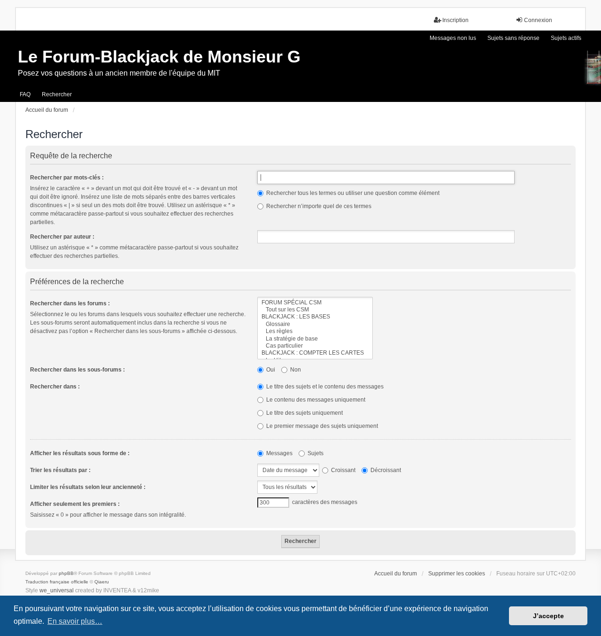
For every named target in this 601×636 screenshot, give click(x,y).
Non (295, 369)
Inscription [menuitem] (455, 20)
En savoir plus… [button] (74, 621)
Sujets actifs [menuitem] (566, 38)
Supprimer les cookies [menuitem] (456, 573)
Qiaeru (101, 581)
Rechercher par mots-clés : (67, 177)
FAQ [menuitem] (25, 94)
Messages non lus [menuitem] (453, 38)
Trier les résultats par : (60, 470)
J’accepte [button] (548, 616)
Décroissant (385, 470)
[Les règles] (315, 331)
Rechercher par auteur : (62, 236)
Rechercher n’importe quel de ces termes (318, 206)
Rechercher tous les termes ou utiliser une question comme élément (352, 193)
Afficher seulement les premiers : (75, 504)
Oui (270, 369)
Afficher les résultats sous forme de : (80, 453)
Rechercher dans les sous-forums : (77, 369)
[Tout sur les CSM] (315, 309)
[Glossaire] (315, 324)
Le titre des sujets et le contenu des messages (324, 386)
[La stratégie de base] (315, 338)
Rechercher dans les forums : (70, 303)
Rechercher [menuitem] (57, 94)
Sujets (315, 453)
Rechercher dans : (55, 386)
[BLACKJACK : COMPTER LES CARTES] (315, 353)
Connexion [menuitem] (538, 20)
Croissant (342, 470)
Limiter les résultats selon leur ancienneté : (88, 487)
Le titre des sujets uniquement (304, 413)
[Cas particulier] (315, 345)
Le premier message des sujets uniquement (321, 426)
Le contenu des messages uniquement (315, 399)
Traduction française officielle (56, 581)
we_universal (56, 590)
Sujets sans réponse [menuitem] (513, 38)
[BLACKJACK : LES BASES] (315, 316)
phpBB (66, 573)
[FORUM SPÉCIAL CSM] (315, 302)
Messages (279, 453)
